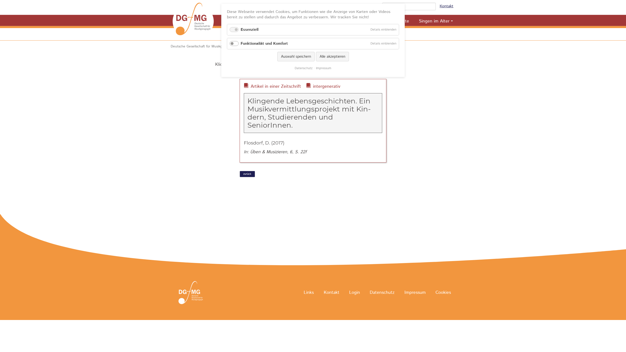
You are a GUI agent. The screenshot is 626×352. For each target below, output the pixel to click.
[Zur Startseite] (193, 21)
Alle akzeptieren (332, 56)
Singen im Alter (434, 21)
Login (354, 293)
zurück (247, 174)
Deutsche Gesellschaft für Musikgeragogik (203, 46)
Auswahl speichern (296, 56)
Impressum (415, 293)
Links (309, 293)
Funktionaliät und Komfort (264, 43)
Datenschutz (382, 293)
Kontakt (446, 6)
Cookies (443, 293)
